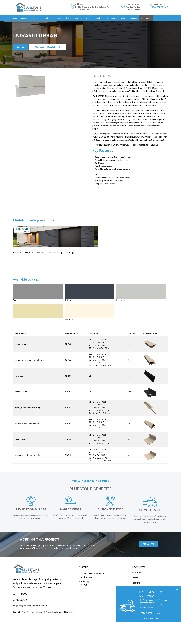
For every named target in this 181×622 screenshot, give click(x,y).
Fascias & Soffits (62, 18)
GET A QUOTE (146, 18)
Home (15, 18)
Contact (134, 18)
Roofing (47, 18)
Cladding (98, 18)
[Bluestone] (28, 5)
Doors (35, 18)
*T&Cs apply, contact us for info (149, 618)
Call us (20, 47)
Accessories (112, 18)
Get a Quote (148, 544)
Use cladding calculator (47, 47)
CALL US (160, 613)
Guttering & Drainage (83, 18)
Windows (24, 18)
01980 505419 (20, 599)
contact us (153, 145)
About (123, 18)
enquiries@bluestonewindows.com (30, 605)
